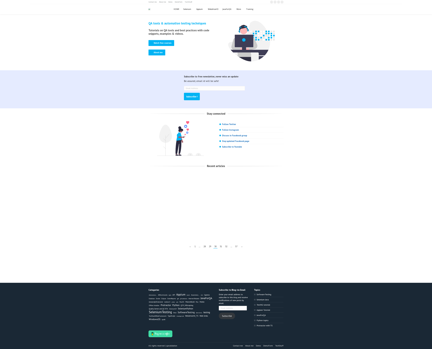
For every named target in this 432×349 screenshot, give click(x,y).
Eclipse (155, 218)
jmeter (173, 302)
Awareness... (195, 295)
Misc (197, 302)
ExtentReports (171, 298)
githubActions (183, 298)
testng (206, 312)
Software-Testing (264, 294)
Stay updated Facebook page (235, 141)
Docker (158, 298)
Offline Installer (154, 305)
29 (210, 246)
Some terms (199, 313)
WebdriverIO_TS (191, 316)
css (202, 295)
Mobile (202, 302)
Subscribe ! (192, 96)
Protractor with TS (264, 325)
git (178, 299)
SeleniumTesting (216, 182)
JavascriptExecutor (156, 302)
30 (215, 246)
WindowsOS (154, 319)
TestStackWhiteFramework (157, 316)
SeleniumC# (173, 309)
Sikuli (175, 313)
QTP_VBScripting (187, 305)
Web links (204, 316)
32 (226, 246)
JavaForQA (156, 178)
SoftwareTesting (186, 312)
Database (152, 298)
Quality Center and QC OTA (158, 309)
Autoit (188, 295)
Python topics (262, 320)
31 (221, 246)
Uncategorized (180, 316)
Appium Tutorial (263, 310)
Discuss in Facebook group (234, 135)
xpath (163, 319)
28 (205, 246)
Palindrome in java (252, 175)
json (177, 302)
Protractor (166, 305)
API (173, 295)
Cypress (207, 295)
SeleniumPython (185, 308)
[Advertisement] (216, 267)
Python (175, 305)
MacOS (182, 302)
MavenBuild (203, 182)
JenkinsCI (167, 302)
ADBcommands (162, 295)
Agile (170, 295)
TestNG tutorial (263, 305)
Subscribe (227, 315)
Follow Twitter (229, 124)
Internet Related (193, 299)
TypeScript (171, 316)
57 (236, 246)
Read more (156, 195)
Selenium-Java (263, 299)
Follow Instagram (230, 129)
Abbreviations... (153, 295)
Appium (180, 294)
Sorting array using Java (162, 175)
